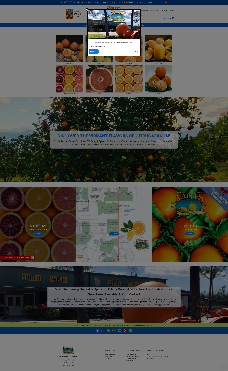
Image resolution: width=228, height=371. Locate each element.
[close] (87, 9)
